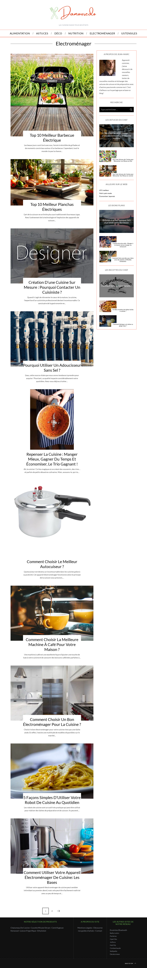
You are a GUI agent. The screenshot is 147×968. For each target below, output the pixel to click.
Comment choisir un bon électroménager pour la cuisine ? (52, 722)
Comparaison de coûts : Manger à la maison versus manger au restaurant (123, 245)
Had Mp (113, 945)
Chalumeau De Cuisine (20, 928)
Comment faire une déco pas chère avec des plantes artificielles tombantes (123, 259)
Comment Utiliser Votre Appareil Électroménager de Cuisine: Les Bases (52, 877)
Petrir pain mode (105, 193)
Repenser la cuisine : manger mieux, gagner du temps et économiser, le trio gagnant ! (52, 459)
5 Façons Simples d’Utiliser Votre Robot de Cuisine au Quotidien (52, 800)
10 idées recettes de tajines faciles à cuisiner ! (123, 310)
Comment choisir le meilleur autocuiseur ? (52, 564)
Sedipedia (113, 951)
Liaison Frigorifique (28, 931)
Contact (98, 931)
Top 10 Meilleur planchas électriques (52, 207)
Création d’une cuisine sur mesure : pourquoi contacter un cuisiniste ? (52, 287)
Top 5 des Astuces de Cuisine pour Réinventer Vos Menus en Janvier (122, 175)
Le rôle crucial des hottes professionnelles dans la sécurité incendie (116, 135)
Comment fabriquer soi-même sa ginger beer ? (123, 325)
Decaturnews (115, 954)
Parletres (113, 936)
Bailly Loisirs (114, 933)
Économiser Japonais (107, 196)
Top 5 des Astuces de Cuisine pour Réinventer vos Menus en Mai (122, 160)
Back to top (129, 963)
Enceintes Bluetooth (118, 930)
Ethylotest (41, 931)
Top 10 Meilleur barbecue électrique (52, 137)
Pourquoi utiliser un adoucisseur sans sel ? (52, 367)
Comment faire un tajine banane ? (116, 286)
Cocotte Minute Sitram (40, 928)
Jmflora (113, 942)
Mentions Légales (84, 928)
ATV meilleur (104, 190)
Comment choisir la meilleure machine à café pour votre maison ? (52, 644)
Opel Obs (113, 939)
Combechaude (115, 948)
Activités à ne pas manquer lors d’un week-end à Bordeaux (116, 221)
